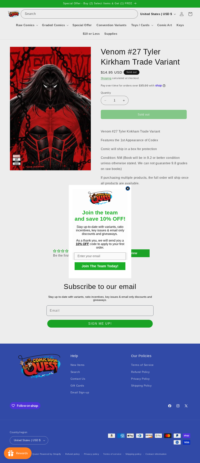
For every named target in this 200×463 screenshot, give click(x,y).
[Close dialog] (128, 188)
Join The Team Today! (100, 266)
